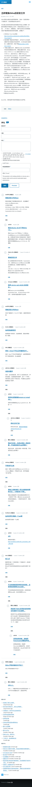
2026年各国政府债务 (8, 714)
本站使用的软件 (6, 166)
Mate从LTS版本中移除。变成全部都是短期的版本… (17, 748)
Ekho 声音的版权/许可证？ (14, 665)
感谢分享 (5, 758)
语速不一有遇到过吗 (8, 764)
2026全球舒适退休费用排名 (10, 722)
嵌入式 (7, 559)
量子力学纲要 (6, 726)
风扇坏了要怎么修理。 (9, 702)
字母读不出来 (9, 465)
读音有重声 (9, 371)
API (9, 536)
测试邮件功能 (6, 746)
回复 (6, 215)
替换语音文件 (12, 257)
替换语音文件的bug (11, 198)
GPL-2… (11, 685)
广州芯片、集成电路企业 (9, 738)
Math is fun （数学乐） (9, 734)
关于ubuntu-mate (7, 752)
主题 (2, 133)
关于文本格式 (28, 154)
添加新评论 (4, 118)
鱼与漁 (5, 754)
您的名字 (3, 125)
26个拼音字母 (6, 766)
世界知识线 (6, 718)
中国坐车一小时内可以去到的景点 (12, 710)
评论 (2, 140)
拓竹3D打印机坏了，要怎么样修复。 (13, 706)
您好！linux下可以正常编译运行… (16, 351)
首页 (2, 8)
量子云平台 (6, 730)
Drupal (9, 782)
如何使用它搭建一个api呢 (13, 516)
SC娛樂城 (5, 756)
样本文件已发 (15, 423)
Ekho (9, 109)
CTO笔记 (4, 2)
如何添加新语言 (10, 330)
